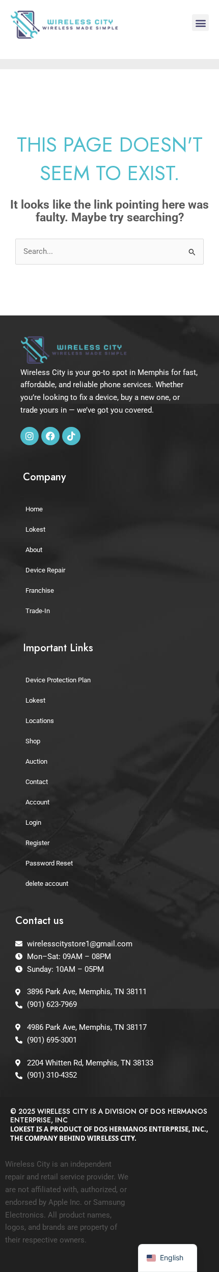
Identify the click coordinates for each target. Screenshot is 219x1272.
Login (33, 822)
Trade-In (37, 611)
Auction (36, 761)
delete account (46, 883)
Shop (32, 741)
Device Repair (45, 570)
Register (37, 843)
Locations (39, 721)
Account (37, 802)
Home (34, 509)
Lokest (35, 529)
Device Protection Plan (58, 680)
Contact (36, 782)
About (33, 550)
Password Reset (49, 863)
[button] (200, 22)
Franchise (39, 590)
